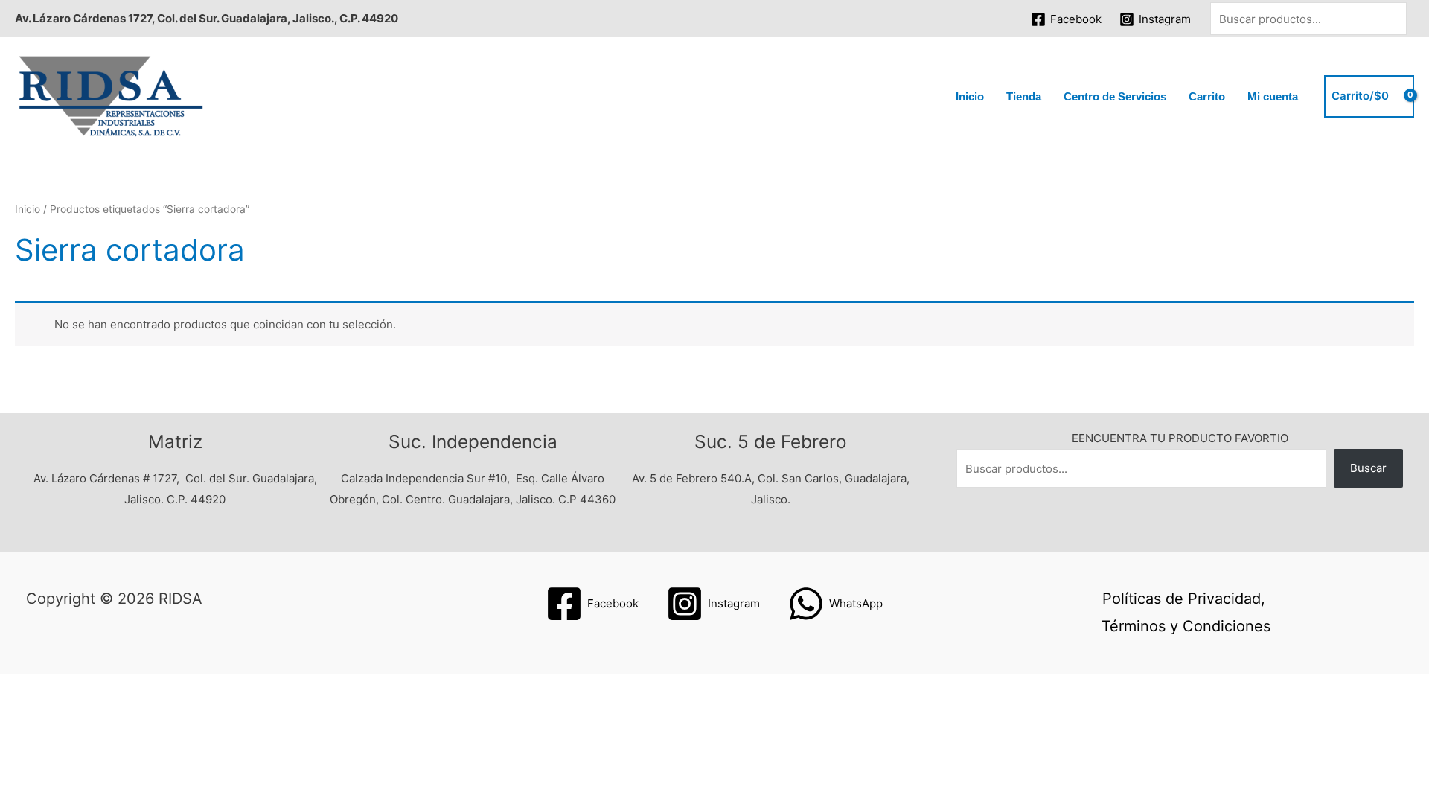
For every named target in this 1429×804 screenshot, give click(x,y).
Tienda (1023, 96)
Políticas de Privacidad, (1183, 598)
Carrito (1207, 96)
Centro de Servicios (1115, 96)
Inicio (970, 96)
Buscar (1368, 468)
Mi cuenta (1272, 96)
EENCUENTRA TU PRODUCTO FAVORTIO (1180, 438)
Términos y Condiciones (1186, 626)
